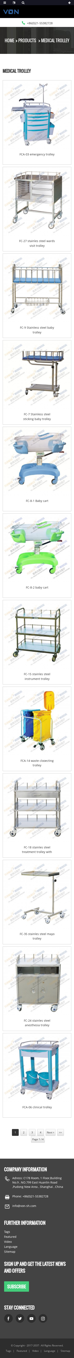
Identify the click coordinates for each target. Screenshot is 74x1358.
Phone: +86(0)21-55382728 (30, 1196)
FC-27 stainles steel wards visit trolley (37, 243)
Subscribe (16, 1286)
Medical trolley (55, 40)
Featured (10, 1237)
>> (60, 1132)
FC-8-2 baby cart (37, 587)
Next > (50, 1132)
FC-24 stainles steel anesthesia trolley (37, 1023)
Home (9, 40)
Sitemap (9, 1252)
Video (8, 1242)
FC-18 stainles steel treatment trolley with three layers (37, 849)
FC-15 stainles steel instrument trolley (37, 676)
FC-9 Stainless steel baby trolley (37, 330)
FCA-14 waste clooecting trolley (37, 763)
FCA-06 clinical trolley (37, 1107)
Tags (7, 1232)
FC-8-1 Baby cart (37, 501)
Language (10, 1247)
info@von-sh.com (24, 1206)
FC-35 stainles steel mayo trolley (37, 936)
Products (27, 40)
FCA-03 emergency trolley (37, 154)
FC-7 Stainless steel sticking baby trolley (37, 416)
